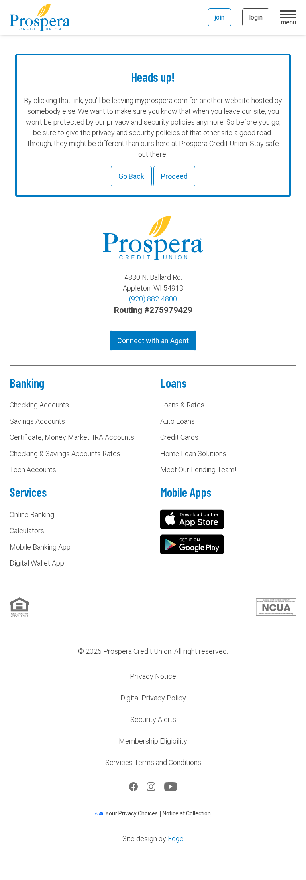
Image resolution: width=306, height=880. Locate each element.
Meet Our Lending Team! (198, 469)
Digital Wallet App (37, 563)
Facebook (133, 786)
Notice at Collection (187, 813)
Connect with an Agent (153, 340)
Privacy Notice (153, 676)
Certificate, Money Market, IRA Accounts (72, 437)
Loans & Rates (182, 405)
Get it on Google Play (192, 544)
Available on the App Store (192, 519)
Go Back (131, 176)
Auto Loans (177, 421)
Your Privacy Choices (131, 813)
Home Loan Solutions (193, 453)
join (219, 17)
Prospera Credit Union (39, 17)
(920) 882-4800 (153, 299)
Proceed (174, 176)
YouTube (170, 786)
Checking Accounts (39, 405)
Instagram (151, 786)
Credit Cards (179, 437)
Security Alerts (153, 719)
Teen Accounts (33, 469)
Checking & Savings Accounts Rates (65, 453)
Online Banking (32, 514)
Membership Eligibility (153, 741)
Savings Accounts (37, 421)
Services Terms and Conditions (153, 762)
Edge (176, 839)
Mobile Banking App (40, 547)
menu (288, 21)
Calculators (27, 530)
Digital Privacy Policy (153, 698)
